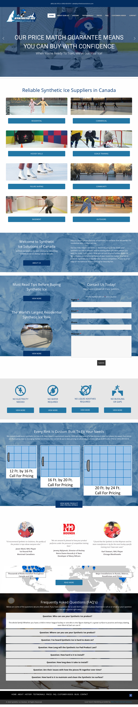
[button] (3, 38)
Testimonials (87, 15)
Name (75, 300)
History (75, 15)
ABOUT (21, 694)
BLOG (76, 694)
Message (76, 334)
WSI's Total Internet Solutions (121, 702)
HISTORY (28, 694)
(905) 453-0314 (66, 4)
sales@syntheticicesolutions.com (82, 4)
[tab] (69, 616)
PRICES (49, 694)
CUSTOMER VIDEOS (65, 694)
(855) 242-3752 (55, 4)
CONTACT (84, 694)
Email (74, 311)
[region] (69, 38)
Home (51, 15)
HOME (13, 694)
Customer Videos (119, 15)
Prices (99, 15)
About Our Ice (63, 15)
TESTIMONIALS (39, 694)
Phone (74, 322)
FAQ (106, 15)
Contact (132, 15)
